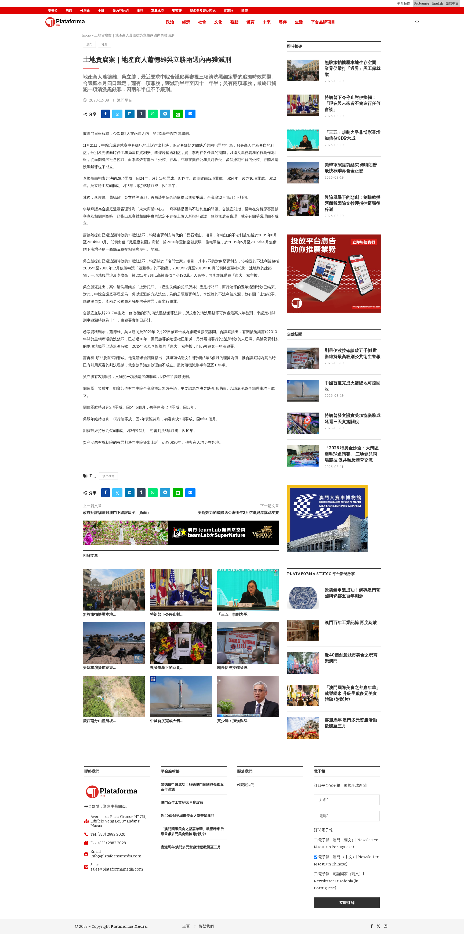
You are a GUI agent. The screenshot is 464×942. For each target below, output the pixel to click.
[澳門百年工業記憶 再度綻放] (303, 630)
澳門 (140, 11)
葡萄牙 (177, 11)
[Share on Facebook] (105, 114)
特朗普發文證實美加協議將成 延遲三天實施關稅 (352, 418)
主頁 (186, 926)
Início (86, 35)
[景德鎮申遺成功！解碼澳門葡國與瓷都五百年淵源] (303, 598)
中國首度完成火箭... (166, 721)
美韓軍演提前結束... (99, 667)
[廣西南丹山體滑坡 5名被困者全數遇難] (114, 696)
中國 (101, 11)
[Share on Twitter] (117, 114)
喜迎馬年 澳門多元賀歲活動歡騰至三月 (351, 722)
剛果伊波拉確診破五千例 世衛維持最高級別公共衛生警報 (352, 353)
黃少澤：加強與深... (234, 721)
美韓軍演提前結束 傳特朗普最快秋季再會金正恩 (351, 167)
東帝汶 (228, 11)
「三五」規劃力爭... (234, 614)
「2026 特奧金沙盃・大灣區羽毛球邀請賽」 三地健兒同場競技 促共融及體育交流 (352, 454)
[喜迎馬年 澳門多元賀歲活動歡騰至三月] (303, 728)
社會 (202, 22)
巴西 (69, 11)
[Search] (417, 22)
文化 (218, 22)
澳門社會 (108, 476)
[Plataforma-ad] (334, 236)
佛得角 (85, 11)
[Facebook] (372, 926)
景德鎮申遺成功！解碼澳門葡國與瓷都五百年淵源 (352, 592)
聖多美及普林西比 (203, 11)
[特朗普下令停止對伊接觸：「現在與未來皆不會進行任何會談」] (181, 589)
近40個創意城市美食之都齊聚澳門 (351, 657)
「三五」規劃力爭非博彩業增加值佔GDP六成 (352, 135)
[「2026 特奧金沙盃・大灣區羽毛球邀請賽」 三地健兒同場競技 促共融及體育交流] (303, 456)
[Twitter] (378, 926)
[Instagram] (385, 926)
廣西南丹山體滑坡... (99, 721)
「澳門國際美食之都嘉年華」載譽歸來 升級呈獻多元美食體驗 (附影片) (352, 693)
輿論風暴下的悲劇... (166, 667)
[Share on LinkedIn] (130, 114)
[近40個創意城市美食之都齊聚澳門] (303, 663)
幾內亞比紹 (121, 11)
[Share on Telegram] (165, 114)
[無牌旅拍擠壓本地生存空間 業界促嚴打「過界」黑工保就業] (114, 589)
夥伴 (283, 22)
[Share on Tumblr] (141, 114)
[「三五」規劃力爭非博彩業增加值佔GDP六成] (248, 589)
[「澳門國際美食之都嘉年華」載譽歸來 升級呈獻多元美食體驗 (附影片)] (303, 695)
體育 (251, 22)
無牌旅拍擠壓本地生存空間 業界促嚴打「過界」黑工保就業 (352, 68)
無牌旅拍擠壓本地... (99, 614)
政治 (170, 22)
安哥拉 (53, 11)
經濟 (186, 22)
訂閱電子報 (323, 830)
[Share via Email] (190, 114)
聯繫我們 (206, 926)
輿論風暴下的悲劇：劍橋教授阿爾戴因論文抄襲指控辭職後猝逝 (352, 203)
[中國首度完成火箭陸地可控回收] (181, 696)
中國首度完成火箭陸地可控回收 (352, 385)
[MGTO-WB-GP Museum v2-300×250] (327, 487)
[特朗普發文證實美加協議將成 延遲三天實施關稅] (303, 423)
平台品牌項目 (323, 22)
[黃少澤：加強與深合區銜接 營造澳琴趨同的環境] (248, 696)
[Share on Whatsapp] (153, 114)
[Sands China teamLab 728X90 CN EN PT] (181, 523)
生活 (299, 22)
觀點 (234, 22)
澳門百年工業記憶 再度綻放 (351, 622)
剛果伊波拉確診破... (234, 667)
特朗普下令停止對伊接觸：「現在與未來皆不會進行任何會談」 (352, 103)
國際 (244, 11)
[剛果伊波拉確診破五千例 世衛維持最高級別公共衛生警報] (248, 642)
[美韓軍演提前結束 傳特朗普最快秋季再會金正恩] (114, 642)
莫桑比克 (157, 11)
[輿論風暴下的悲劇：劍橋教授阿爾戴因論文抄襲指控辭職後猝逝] (181, 642)
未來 (267, 22)
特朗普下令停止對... (166, 614)
